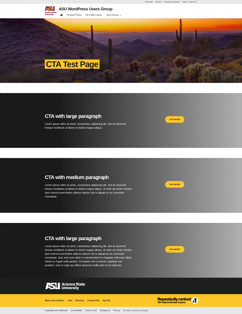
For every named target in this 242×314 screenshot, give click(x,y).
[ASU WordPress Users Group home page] (61, 15)
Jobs (69, 300)
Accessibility (76, 310)
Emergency (105, 310)
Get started (174, 119)
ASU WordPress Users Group (85, 9)
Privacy (116, 310)
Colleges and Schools (171, 2)
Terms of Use (91, 310)
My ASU (158, 2)
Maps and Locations (54, 300)
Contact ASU (93, 300)
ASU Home (149, 2)
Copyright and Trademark (56, 310)
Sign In (185, 2)
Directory (79, 300)
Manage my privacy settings (135, 310)
